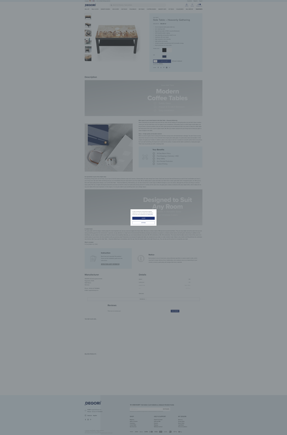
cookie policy (150, 214)
